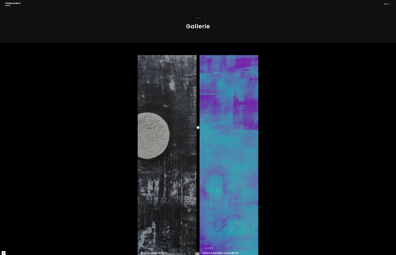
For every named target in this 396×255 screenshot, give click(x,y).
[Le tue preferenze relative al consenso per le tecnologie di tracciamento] (4, 253)
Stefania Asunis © (13, 3)
